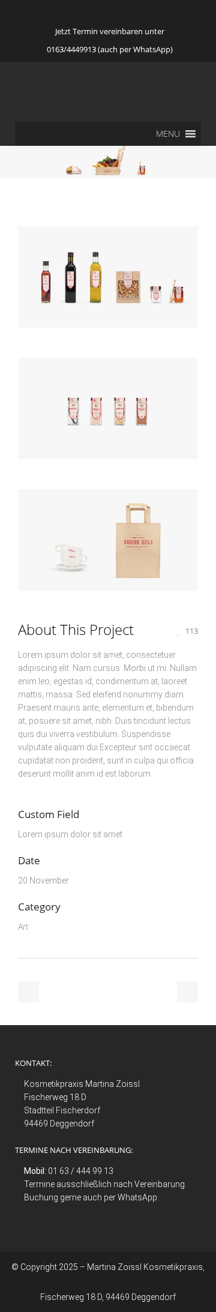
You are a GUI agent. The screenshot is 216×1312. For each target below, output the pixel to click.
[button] (168, 134)
